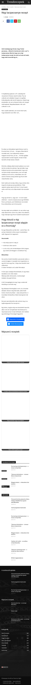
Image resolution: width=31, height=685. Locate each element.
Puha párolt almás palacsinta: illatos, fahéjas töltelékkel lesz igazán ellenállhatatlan (20, 500)
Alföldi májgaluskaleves (17, 558)
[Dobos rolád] (6, 613)
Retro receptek (10, 7)
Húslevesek (4, 478)
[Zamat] (3, 17)
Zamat (6, 17)
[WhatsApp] (19, 21)
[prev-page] (3, 490)
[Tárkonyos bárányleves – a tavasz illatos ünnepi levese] (6, 477)
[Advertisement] (15, 76)
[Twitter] (11, 21)
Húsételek (4, 470)
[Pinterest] (15, 21)
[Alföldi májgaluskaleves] (6, 560)
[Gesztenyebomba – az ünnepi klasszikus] (6, 605)
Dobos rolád (14, 611)
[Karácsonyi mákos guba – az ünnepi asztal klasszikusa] (6, 621)
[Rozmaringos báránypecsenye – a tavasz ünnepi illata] (6, 469)
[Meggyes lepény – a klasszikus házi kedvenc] (6, 485)
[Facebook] (8, 21)
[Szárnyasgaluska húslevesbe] (6, 510)
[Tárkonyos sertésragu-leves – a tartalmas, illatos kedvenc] (6, 552)
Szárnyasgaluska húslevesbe (18, 507)
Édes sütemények (4, 486)
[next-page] (5, 490)
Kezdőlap (4, 7)
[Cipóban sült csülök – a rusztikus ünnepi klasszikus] (6, 543)
